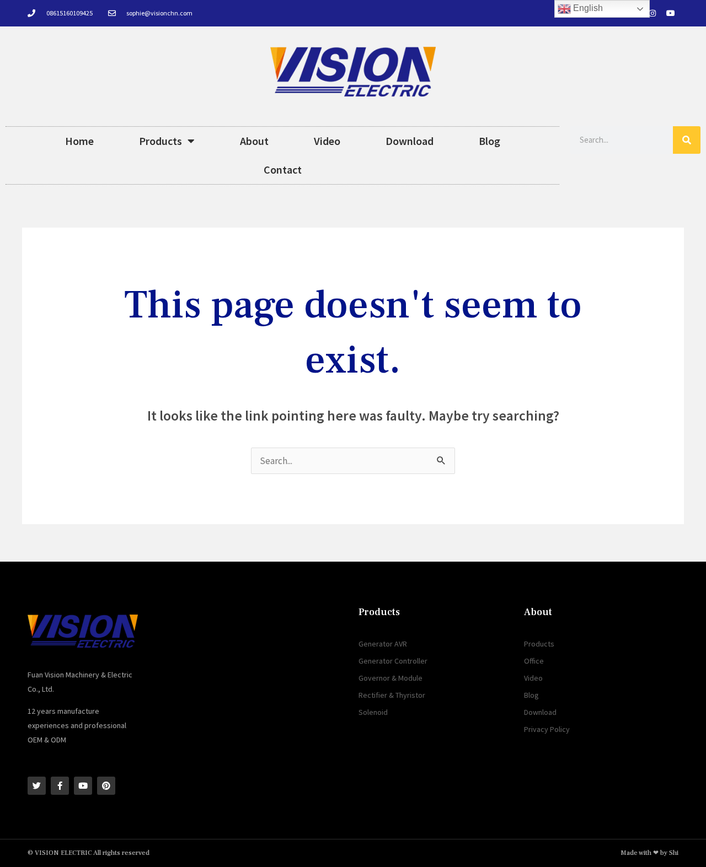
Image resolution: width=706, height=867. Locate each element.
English (587, 8)
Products (160, 141)
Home (79, 141)
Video (327, 141)
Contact (283, 169)
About (254, 141)
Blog (489, 141)
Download (410, 141)
